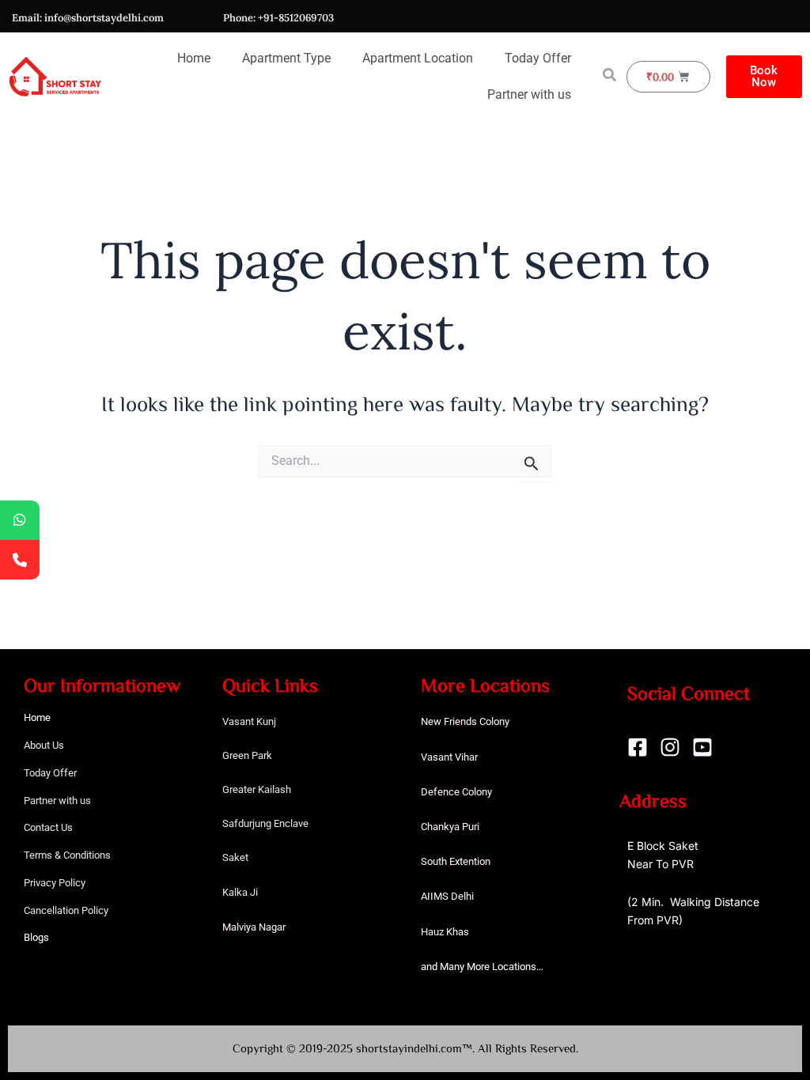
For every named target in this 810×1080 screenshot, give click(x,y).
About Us (44, 745)
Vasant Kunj (249, 721)
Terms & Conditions (67, 855)
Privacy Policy (54, 883)
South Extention (455, 861)
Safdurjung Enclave (265, 823)
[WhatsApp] (20, 520)
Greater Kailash (256, 789)
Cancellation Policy (66, 910)
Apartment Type (286, 58)
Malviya (240, 927)
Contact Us (48, 827)
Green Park (247, 755)
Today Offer (538, 58)
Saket (235, 857)
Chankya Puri (450, 827)
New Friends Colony (465, 721)
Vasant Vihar (449, 757)
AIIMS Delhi (447, 896)
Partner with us (529, 94)
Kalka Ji (240, 892)
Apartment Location (417, 58)
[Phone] (20, 560)
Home (193, 58)
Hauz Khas (445, 932)
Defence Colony (456, 792)
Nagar (272, 927)
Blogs (36, 937)
